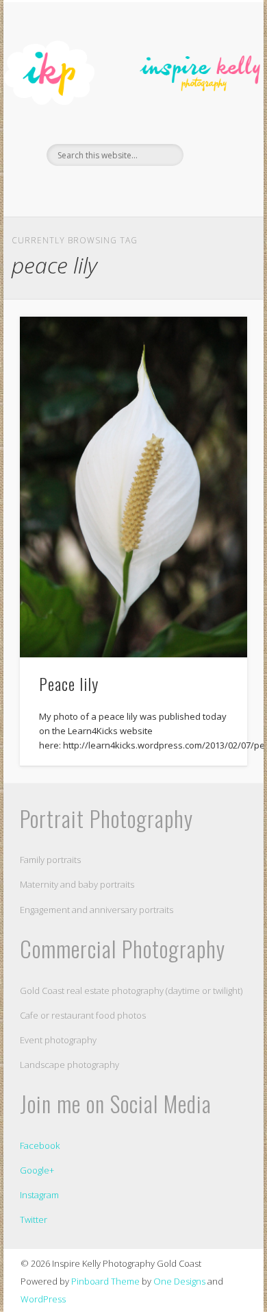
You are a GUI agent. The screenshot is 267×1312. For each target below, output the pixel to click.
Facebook (118, 189)
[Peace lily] (133, 487)
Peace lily (69, 683)
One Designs (179, 1281)
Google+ (37, 1170)
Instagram (39, 1195)
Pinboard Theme (105, 1281)
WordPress (43, 1299)
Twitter (33, 1219)
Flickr (146, 189)
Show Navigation (213, 123)
